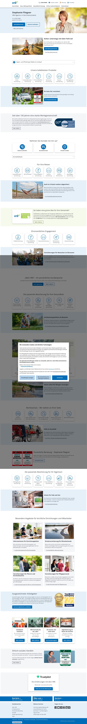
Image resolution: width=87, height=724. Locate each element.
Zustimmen (60, 377)
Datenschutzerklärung (27, 366)
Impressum (51, 369)
